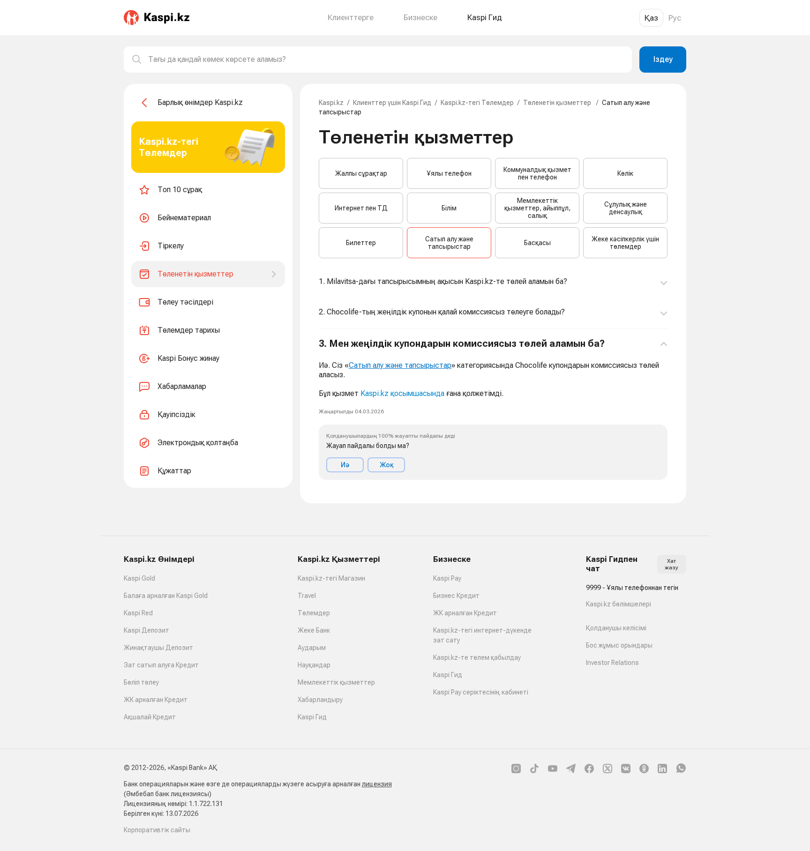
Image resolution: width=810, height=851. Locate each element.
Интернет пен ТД (361, 208)
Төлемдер (314, 613)
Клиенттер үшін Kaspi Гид (392, 102)
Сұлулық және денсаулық (625, 208)
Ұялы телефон (449, 173)
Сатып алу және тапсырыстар (449, 242)
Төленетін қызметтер (557, 102)
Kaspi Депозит (146, 630)
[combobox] (386, 59)
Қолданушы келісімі (616, 628)
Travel (307, 595)
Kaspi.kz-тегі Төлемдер (477, 102)
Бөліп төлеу (141, 682)
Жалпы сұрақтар (361, 173)
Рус (674, 17)
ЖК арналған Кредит (156, 699)
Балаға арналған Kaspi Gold (166, 595)
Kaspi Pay (447, 578)
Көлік (625, 173)
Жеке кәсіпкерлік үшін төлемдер (625, 242)
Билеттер (361, 242)
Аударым (312, 647)
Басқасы (537, 242)
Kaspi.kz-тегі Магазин (331, 578)
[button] (493, 408)
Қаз (651, 17)
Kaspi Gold (139, 578)
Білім (449, 208)
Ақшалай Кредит (150, 717)
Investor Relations (612, 662)
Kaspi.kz (331, 102)
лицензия (377, 784)
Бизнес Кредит (456, 595)
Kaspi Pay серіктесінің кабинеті (480, 692)
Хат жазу (671, 564)
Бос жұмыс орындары (619, 645)
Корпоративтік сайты (157, 830)
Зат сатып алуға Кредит (161, 665)
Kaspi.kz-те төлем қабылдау (477, 657)
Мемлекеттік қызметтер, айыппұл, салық (537, 208)
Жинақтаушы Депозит (158, 647)
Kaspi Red (138, 613)
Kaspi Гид (312, 717)
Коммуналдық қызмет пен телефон (537, 173)
